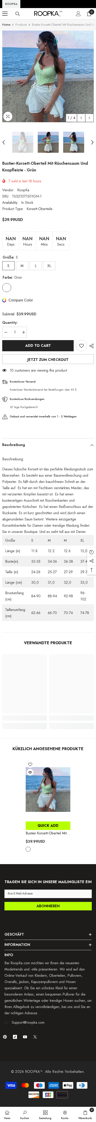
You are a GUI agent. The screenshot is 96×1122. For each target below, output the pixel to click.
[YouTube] (25, 1037)
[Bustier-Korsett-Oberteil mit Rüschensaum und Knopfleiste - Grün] (48, 789)
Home (6, 24)
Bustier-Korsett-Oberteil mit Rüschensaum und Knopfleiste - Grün (46, 833)
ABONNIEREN (48, 906)
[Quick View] (30, 772)
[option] (48, 76)
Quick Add (48, 825)
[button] (81, 118)
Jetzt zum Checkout (48, 359)
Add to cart (38, 345)
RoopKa (23, 190)
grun (28, 849)
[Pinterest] (5, 1037)
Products (21, 24)
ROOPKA (11, 4)
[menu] (5, 13)
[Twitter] (35, 1037)
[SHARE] (90, 346)
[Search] (17, 14)
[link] (24, 718)
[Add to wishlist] (81, 345)
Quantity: (10, 322)
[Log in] (78, 13)
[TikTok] (15, 1037)
